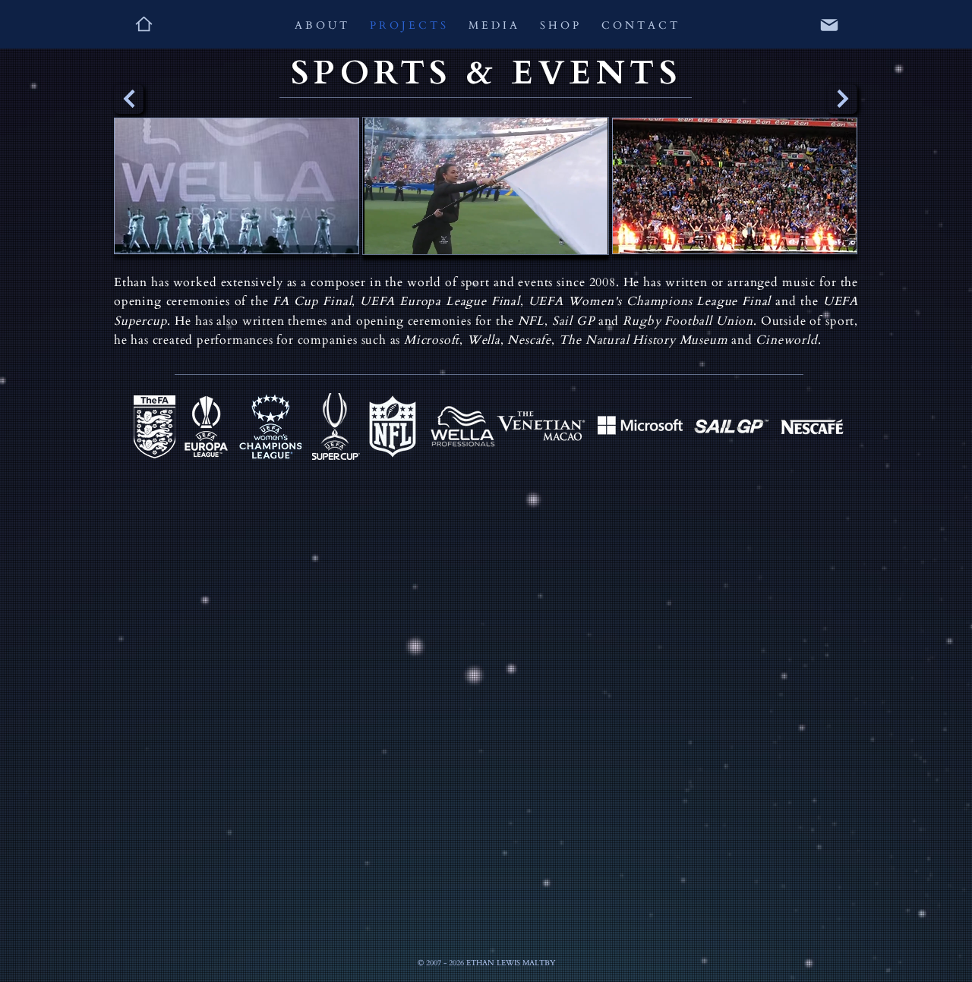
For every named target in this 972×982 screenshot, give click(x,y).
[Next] (842, 99)
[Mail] (829, 25)
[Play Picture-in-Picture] (562, 234)
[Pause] (383, 234)
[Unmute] (408, 234)
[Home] (144, 24)
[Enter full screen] (588, 234)
